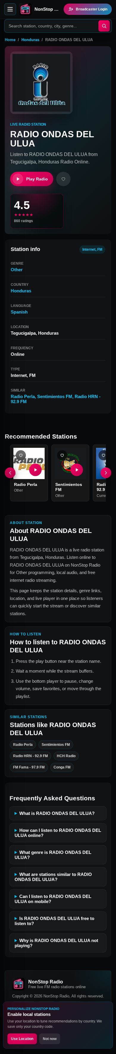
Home (10, 40)
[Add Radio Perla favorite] (21, 455)
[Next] (106, 473)
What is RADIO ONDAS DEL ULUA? (57, 813)
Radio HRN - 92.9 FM (30, 756)
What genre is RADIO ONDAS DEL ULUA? (53, 855)
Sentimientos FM (54, 396)
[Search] (104, 26)
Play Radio (37, 179)
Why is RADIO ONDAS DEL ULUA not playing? (56, 943)
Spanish (19, 311)
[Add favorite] (63, 179)
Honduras (30, 40)
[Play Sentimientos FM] (76, 470)
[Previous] (10, 473)
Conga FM (62, 767)
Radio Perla (23, 396)
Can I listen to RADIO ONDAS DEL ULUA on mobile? (53, 899)
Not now (50, 1039)
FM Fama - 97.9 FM (29, 767)
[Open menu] (10, 9)
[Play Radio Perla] (35, 470)
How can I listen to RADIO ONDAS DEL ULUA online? (58, 833)
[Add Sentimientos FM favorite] (62, 455)
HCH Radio (66, 756)
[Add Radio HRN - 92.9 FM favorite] (103, 455)
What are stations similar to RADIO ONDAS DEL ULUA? (53, 877)
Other (17, 269)
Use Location (22, 1039)
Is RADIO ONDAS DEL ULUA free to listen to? (54, 921)
